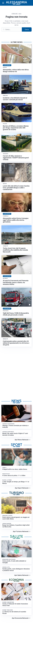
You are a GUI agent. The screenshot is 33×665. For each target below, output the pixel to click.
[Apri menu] (3, 3)
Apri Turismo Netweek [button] (21, 531)
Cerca (27, 29)
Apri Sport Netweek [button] (22, 488)
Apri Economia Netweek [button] (20, 618)
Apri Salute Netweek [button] (21, 575)
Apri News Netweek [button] (22, 440)
